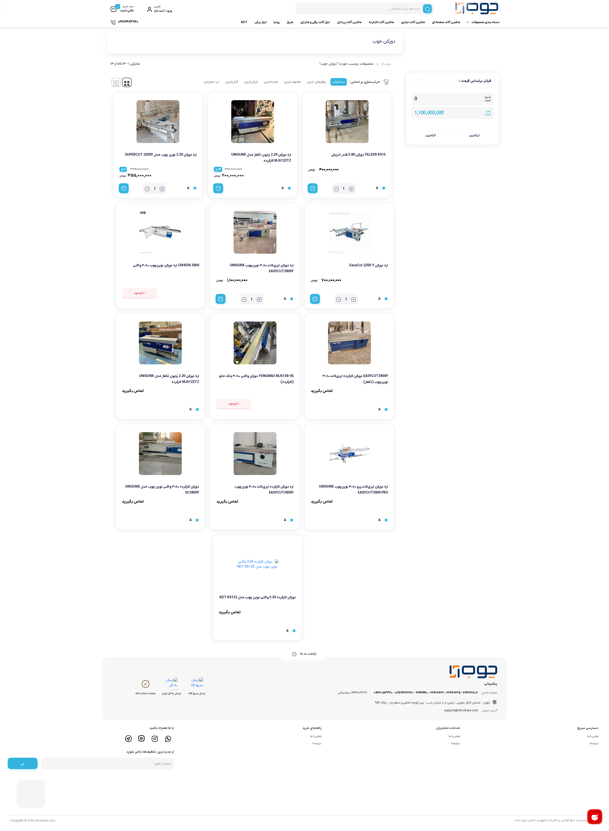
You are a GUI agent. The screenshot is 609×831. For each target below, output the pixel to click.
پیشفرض (338, 81)
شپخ (290, 22)
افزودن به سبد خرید (313, 188)
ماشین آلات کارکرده (381, 22)
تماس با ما (593, 736)
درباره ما (594, 743)
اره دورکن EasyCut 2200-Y (368, 265)
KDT (244, 22)
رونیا (277, 22)
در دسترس (211, 81)
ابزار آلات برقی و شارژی (315, 22)
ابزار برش (260, 22)
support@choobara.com (461, 710)
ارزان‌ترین (251, 81)
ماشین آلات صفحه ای (446, 22)
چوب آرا (386, 64)
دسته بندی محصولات (485, 22)
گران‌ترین (231, 81)
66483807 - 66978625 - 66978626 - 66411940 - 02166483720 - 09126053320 (426, 693)
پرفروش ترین (316, 81)
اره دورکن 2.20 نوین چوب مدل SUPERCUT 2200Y (161, 155)
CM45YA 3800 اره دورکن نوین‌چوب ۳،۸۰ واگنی (166, 265)
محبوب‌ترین (292, 81)
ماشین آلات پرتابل (349, 22)
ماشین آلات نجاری (413, 22)
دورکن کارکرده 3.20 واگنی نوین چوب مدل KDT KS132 (258, 597)
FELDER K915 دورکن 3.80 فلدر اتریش (358, 155)
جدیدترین (271, 81)
